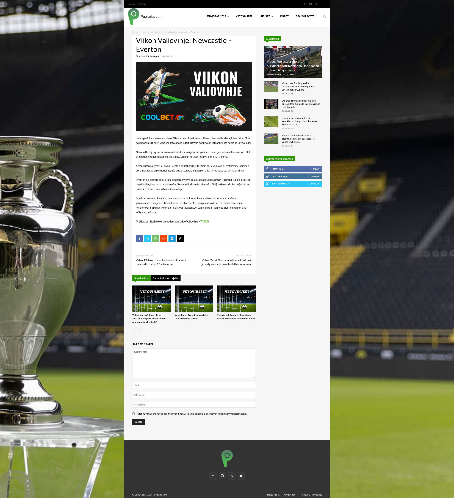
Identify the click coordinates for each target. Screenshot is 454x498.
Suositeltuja (141, 278)
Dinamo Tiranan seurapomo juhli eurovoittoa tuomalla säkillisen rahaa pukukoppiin (301, 103)
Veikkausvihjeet (150, 32)
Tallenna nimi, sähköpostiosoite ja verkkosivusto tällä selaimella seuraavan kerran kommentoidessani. (191, 413)
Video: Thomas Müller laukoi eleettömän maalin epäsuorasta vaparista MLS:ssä (298, 138)
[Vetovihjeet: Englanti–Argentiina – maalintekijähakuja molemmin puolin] (236, 298)
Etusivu (135, 32)
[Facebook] (304, 4)
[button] (325, 16)
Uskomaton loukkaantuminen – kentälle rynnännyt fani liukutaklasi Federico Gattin (299, 121)
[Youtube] (241, 476)
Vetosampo (153, 56)
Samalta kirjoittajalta (165, 278)
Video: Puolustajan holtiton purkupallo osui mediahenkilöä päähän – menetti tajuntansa (293, 65)
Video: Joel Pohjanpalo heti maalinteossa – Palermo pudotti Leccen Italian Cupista (298, 86)
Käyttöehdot (290, 494)
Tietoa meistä (274, 494)
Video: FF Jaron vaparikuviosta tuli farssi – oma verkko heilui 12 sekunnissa (161, 262)
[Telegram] (172, 238)
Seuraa (315, 176)
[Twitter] (316, 4)
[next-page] (140, 329)
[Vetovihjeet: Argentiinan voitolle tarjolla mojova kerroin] (194, 298)
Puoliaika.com (274, 74)
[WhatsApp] (155, 238)
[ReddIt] (163, 238)
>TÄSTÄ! (203, 221)
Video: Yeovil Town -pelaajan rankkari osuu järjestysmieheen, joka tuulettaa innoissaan (226, 262)
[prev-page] (134, 329)
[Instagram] (310, 4)
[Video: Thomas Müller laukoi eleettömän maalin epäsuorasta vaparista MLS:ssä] (271, 139)
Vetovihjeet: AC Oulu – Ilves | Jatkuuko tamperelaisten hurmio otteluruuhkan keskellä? (149, 318)
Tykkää (315, 168)
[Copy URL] (180, 238)
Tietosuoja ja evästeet (311, 494)
